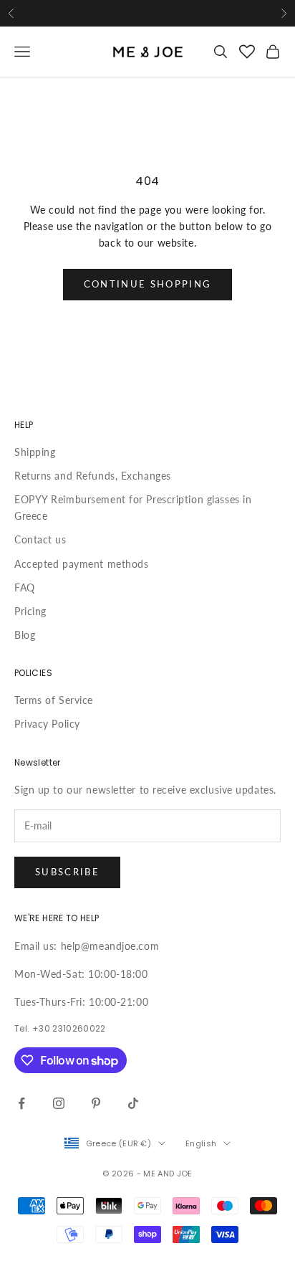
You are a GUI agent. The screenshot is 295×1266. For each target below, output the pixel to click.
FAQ (24, 587)
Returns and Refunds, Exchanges (92, 476)
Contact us (40, 539)
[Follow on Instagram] (59, 1103)
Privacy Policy (47, 724)
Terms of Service (53, 700)
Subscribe (67, 871)
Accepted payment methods (81, 564)
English (200, 1143)
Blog (24, 635)
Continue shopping (148, 284)
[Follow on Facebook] (21, 1103)
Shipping (34, 452)
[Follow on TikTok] (133, 1103)
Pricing (30, 611)
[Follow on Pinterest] (96, 1103)
